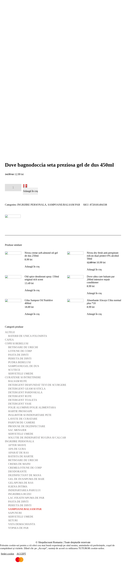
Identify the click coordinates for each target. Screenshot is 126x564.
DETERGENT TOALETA (22, 400)
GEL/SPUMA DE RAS (20, 482)
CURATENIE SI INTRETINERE (23, 377)
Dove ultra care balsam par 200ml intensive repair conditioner (101, 279)
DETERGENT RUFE (20, 396)
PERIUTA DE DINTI (19, 358)
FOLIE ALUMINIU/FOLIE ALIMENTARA (32, 407)
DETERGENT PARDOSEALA (25, 392)
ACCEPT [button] (21, 553)
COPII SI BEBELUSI (16, 343)
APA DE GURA (17, 448)
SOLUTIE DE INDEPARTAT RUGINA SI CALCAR (37, 437)
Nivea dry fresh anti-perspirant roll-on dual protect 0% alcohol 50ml (103, 255)
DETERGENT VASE (20, 403)
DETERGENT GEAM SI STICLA (27, 388)
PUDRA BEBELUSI (19, 362)
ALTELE (10, 332)
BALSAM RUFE (17, 381)
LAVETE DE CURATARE (22, 418)
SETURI (13, 520)
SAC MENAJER (17, 430)
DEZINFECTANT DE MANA (24, 475)
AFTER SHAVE (17, 445)
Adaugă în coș (30, 191)
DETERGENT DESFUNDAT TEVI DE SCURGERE (37, 384)
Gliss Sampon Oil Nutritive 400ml (39, 302)
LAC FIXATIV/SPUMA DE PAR (26, 497)
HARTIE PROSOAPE (20, 411)
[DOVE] (13, 222)
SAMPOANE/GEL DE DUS (23, 366)
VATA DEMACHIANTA (21, 524)
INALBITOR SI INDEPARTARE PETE (30, 415)
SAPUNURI (15, 512)
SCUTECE (14, 369)
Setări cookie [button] (7, 553)
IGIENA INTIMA (17, 486)
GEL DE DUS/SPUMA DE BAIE (26, 479)
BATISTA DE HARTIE (20, 456)
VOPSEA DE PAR (18, 528)
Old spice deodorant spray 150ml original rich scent (42, 278)
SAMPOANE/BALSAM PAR (64, 204)
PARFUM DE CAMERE (21, 422)
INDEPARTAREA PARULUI (24, 490)
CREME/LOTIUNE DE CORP (25, 467)
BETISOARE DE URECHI (23, 347)
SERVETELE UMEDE (20, 373)
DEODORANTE (17, 471)
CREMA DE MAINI (19, 464)
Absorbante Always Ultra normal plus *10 (104, 302)
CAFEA (9, 339)
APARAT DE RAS (18, 452)
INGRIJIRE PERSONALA (31, 204)
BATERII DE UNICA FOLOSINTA (27, 336)
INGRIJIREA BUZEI (19, 494)
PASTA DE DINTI (18, 354)
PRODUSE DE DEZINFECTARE (26, 426)
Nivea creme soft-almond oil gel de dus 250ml (41, 254)
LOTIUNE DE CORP (20, 351)
